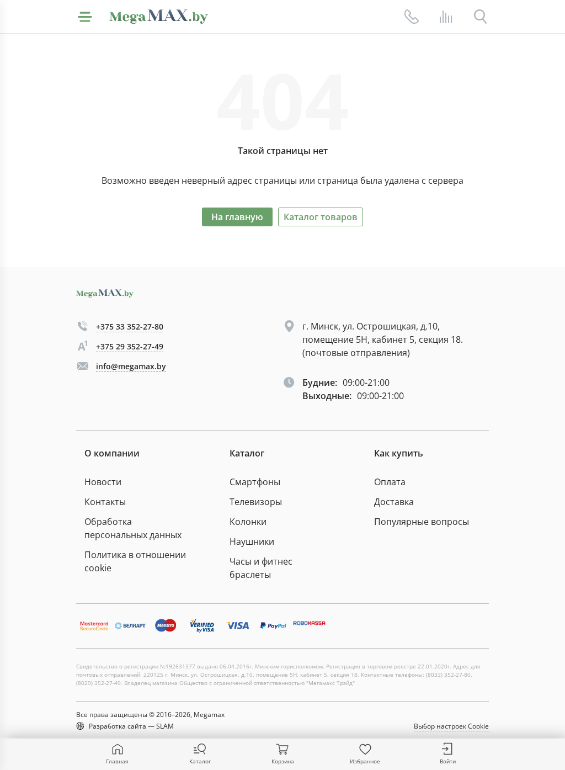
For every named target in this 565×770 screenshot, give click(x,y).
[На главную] (158, 16)
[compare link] (446, 16)
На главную (237, 217)
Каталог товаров (321, 217)
